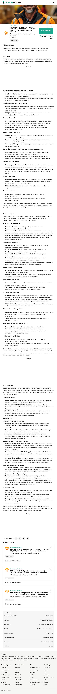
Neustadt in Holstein (47, 620)
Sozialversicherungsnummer (36, 682)
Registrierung (47, 667)
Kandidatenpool (5, 674)
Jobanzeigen (4, 672)
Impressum (46, 682)
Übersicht (3, 667)
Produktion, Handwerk (16, 547)
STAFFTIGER (13, 25)
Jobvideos (3, 679)
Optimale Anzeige (34, 670)
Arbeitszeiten (18, 684)
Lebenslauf (18, 674)
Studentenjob (14, 40)
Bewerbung (18, 677)
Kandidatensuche (5, 670)
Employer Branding (5, 677)
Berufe (17, 672)
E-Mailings (3, 682)
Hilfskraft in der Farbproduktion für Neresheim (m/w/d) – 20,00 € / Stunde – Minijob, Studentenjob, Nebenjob (29, 593)
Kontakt (46, 684)
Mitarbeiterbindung (34, 679)
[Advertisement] (28, 78)
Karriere (31, 677)
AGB (45, 679)
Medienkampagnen (5, 684)
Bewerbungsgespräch (35, 667)
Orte (45, 672)
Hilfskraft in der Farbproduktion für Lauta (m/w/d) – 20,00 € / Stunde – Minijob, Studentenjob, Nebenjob (28, 571)
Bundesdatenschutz (49, 677)
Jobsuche (17, 670)
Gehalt (17, 682)
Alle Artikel (32, 684)
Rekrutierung (33, 672)
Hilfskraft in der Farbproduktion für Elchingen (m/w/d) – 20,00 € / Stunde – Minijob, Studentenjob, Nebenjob (29, 550)
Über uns (46, 670)
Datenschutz (47, 674)
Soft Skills (32, 674)
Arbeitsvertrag (18, 679)
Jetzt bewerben (46, 30)
